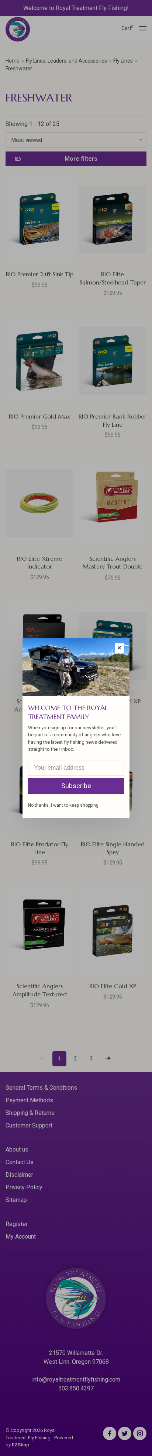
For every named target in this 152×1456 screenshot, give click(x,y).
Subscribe (76, 786)
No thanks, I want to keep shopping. (64, 805)
